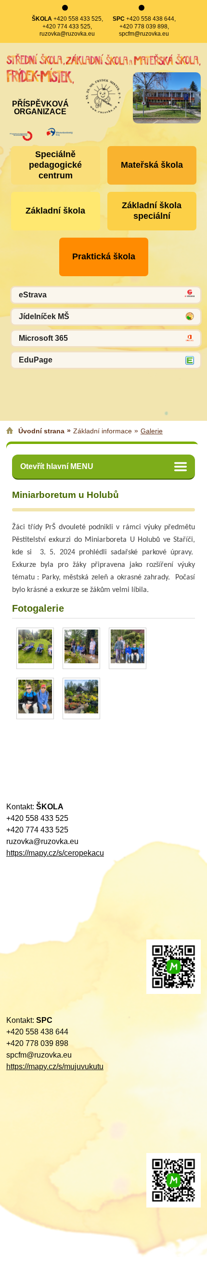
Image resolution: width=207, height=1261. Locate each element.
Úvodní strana (41, 431)
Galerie (152, 431)
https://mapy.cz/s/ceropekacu (55, 853)
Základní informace (102, 431)
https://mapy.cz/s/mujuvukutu (55, 1066)
